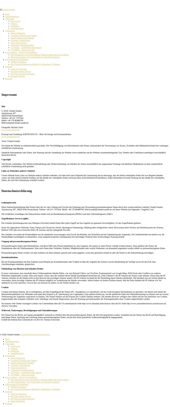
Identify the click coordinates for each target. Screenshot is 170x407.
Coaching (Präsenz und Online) (24, 360)
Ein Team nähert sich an (21, 396)
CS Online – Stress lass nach (23, 375)
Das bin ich (15, 346)
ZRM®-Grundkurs (19, 387)
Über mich (9, 344)
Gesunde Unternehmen (20, 365)
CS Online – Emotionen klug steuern (26, 372)
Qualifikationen (17, 353)
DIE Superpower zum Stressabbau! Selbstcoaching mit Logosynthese (40, 380)
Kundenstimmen (12, 341)
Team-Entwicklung (19, 368)
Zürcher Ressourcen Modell (22, 363)
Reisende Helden (18, 401)
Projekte (8, 392)
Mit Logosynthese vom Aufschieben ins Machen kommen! (35, 382)
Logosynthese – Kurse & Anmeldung (21, 377)
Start (7, 339)
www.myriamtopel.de (10, 130)
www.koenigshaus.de (10, 137)
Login (23, 334)
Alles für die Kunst (19, 394)
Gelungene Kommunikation (22, 370)
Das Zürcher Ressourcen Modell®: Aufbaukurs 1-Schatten (35, 389)
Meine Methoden (18, 358)
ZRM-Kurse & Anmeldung (16, 384)
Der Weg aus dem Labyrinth (22, 399)
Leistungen (10, 356)
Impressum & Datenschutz (39, 334)
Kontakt (8, 403)
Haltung (14, 349)
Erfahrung (15, 351)
